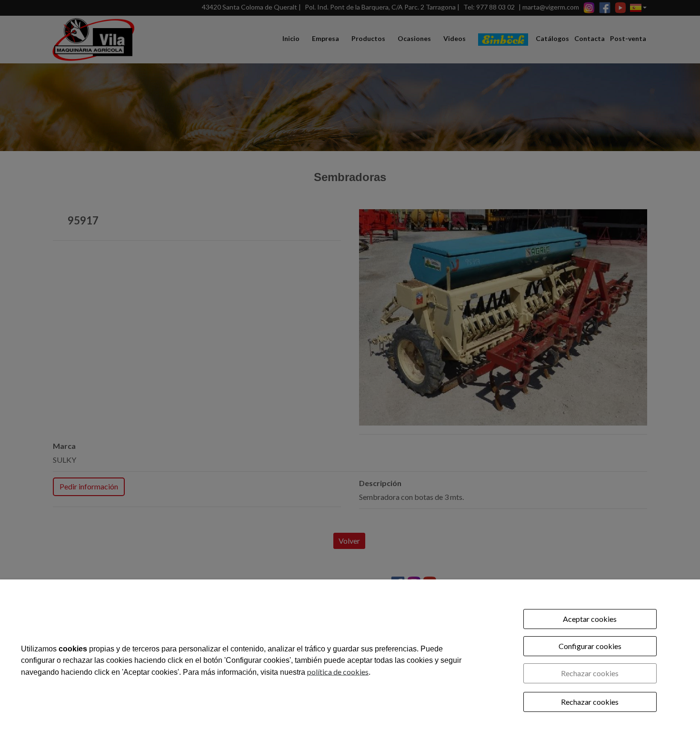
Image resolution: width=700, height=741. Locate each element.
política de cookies (338, 671)
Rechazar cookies (590, 673)
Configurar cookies (590, 645)
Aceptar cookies (590, 618)
